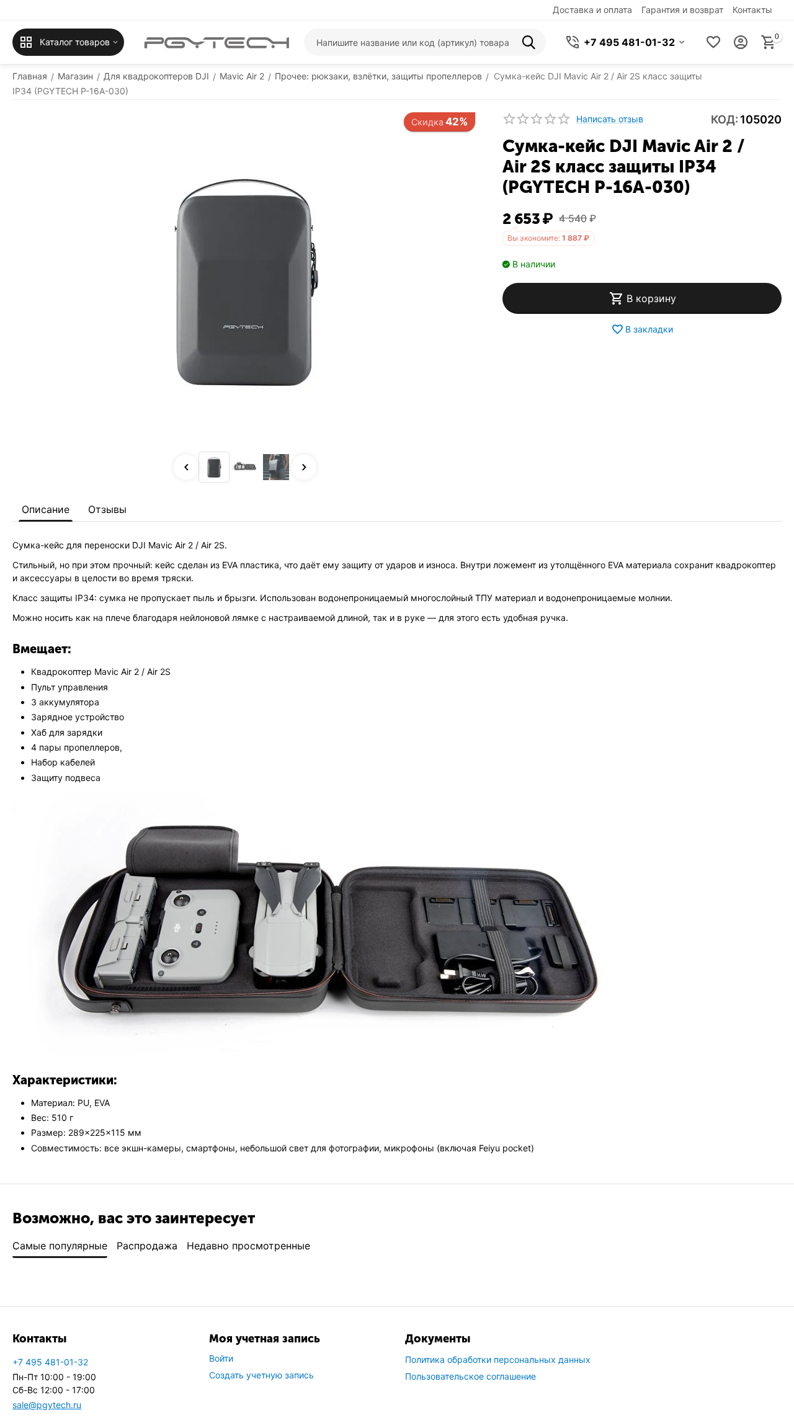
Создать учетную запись (261, 1375)
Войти (221, 1358)
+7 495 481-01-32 (50, 1362)
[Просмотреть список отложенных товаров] (713, 42)
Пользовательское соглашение (470, 1376)
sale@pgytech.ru (46, 1404)
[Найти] (532, 42)
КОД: (724, 119)
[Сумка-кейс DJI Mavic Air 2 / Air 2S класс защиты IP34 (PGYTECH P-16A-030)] (245, 278)
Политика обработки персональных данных (498, 1359)
